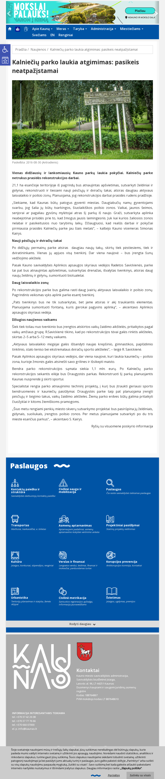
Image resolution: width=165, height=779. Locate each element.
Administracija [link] (102, 29)
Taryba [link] (79, 29)
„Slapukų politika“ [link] (130, 768)
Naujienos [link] (38, 49)
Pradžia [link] (21, 49)
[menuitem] (9, 29)
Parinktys (114, 775)
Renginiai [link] (66, 35)
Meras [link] (62, 29)
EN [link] (53, 35)
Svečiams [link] (39, 35)
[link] (5, 49)
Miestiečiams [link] (130, 29)
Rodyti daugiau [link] (80, 624)
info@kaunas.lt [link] (27, 729)
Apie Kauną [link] (41, 29)
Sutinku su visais (140, 775)
